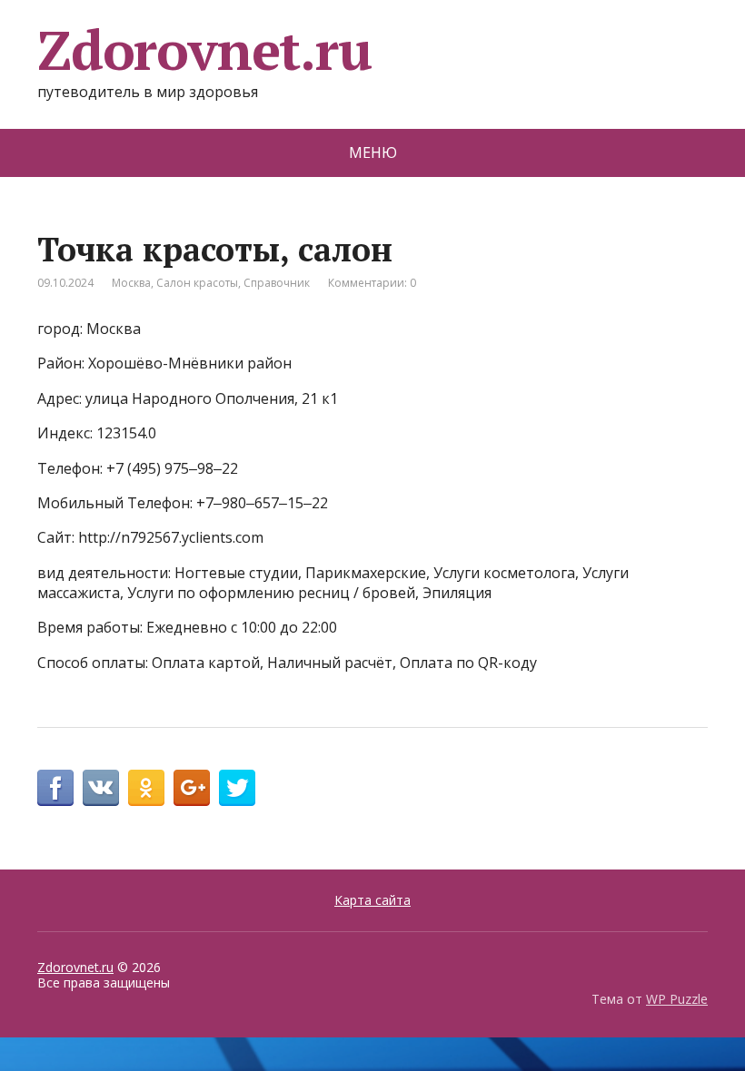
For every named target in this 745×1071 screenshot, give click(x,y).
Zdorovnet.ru (204, 50)
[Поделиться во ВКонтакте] (101, 788)
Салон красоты (197, 282)
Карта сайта (372, 900)
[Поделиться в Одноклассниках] (146, 788)
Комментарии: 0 (372, 282)
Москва (131, 282)
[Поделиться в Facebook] (55, 788)
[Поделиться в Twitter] (237, 788)
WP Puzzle (677, 998)
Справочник (276, 282)
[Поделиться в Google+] (192, 788)
